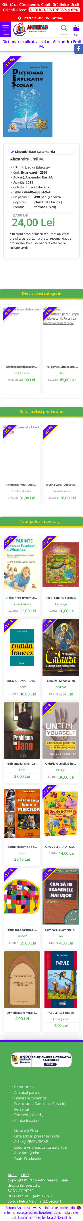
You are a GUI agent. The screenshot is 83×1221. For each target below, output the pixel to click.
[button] (66, 300)
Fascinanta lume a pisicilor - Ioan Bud (22, 847)
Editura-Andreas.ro (43, 1180)
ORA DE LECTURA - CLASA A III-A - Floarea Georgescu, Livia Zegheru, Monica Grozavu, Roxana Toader (60, 847)
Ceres (22, 853)
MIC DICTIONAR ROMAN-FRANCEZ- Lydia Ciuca (22, 681)
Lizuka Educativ (37, 167)
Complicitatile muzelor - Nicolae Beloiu (22, 1013)
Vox (60, 936)
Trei (62, 373)
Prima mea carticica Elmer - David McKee (22, 930)
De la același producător (41, 411)
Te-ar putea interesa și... (42, 521)
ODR (25, 1174)
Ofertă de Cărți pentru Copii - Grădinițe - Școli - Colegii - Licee (41, 7)
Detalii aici (65, 1217)
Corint (22, 687)
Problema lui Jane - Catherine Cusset (22, 764)
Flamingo (61, 604)
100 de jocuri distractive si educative (21, 367)
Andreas (61, 687)
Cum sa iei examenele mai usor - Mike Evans (60, 930)
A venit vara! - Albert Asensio (62, 485)
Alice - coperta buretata (61, 598)
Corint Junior (21, 373)
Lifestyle (61, 770)
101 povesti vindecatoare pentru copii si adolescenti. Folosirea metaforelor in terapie (62, 367)
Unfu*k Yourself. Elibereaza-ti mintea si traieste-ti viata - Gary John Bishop (60, 764)
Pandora (22, 936)
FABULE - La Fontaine (61, 1013)
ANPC (12, 1174)
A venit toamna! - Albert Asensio (21, 485)
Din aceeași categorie (41, 293)
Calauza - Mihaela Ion (61, 681)
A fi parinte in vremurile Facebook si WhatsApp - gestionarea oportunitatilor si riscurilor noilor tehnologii (22, 598)
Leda (22, 770)
